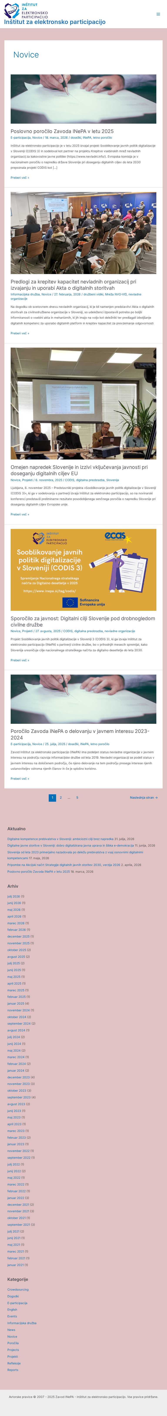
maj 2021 (13, 1244)
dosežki (76, 137)
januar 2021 (15, 1265)
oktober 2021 (16, 1218)
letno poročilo (102, 137)
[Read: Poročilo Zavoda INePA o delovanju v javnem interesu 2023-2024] (83, 699)
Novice (37, 137)
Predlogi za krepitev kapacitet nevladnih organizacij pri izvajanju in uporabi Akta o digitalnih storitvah (73, 285)
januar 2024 (15, 1070)
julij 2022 (13, 1164)
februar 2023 (16, 1137)
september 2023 (19, 1097)
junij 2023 (14, 1111)
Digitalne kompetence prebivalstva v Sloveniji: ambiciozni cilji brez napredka (60, 839)
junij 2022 (14, 1171)
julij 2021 (13, 1231)
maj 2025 (13, 976)
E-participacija (21, 137)
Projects (13, 1350)
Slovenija (112, 480)
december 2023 (18, 1077)
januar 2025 (15, 1003)
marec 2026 (16, 923)
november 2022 (18, 1151)
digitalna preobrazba (90, 480)
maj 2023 (14, 1117)
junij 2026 (14, 903)
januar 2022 (15, 1198)
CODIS (69, 480)
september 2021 (18, 1224)
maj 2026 (14, 909)
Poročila (13, 1343)
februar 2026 (16, 929)
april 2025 (14, 983)
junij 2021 (13, 1238)
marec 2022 (15, 1184)
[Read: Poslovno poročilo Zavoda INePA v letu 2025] (83, 99)
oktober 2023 (16, 1090)
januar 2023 (15, 1144)
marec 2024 (16, 1057)
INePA (87, 137)
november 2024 (18, 1010)
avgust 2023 (16, 1104)
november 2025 (18, 943)
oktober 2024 (16, 1017)
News (11, 1330)
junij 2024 (14, 1044)
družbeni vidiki (93, 294)
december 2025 (18, 936)
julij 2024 (13, 1037)
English (12, 1309)
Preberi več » (20, 178)
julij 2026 (13, 896)
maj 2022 (13, 1177)
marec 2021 (15, 1251)
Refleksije (14, 1363)
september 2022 (18, 1157)
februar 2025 (16, 996)
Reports (12, 1370)
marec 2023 (16, 1131)
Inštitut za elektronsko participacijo (55, 21)
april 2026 (14, 916)
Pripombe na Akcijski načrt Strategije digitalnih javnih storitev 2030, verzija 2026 (63, 865)
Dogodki (13, 1296)
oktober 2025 (16, 950)
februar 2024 (16, 1064)
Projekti (27, 480)
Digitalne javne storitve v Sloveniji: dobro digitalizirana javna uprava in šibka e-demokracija (70, 845)
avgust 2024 (16, 1030)
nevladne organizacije (120, 631)
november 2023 (18, 1084)
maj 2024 (14, 1050)
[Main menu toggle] (158, 14)
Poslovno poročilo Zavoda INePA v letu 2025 (62, 131)
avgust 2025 (16, 956)
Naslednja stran (144, 798)
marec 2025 (15, 990)
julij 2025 (13, 963)
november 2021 (18, 1211)
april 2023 (14, 1124)
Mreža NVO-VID (116, 294)
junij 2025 (14, 970)
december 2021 (18, 1204)
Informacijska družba (25, 294)
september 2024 (19, 1023)
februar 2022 (16, 1191)
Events (12, 1316)
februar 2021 (16, 1258)
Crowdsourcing (17, 1289)
